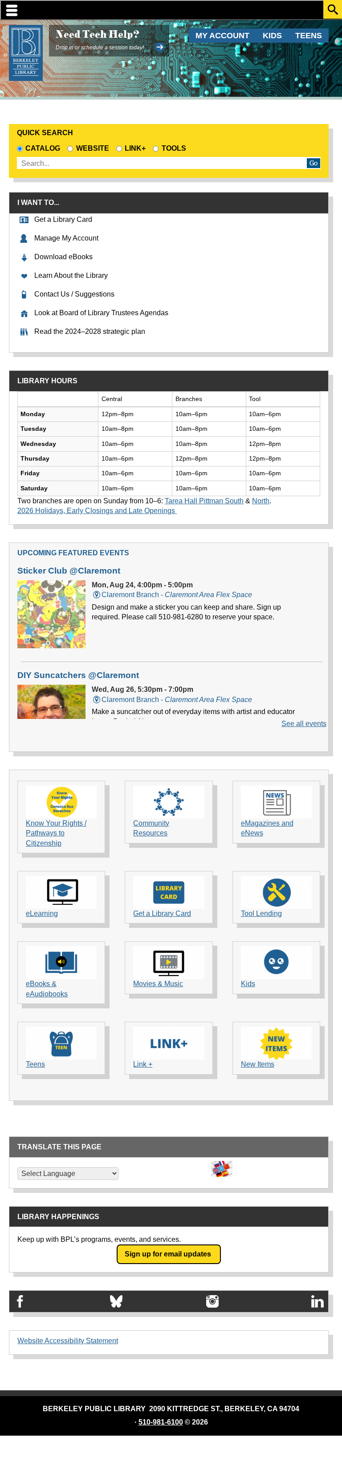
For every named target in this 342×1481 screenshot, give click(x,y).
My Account (222, 35)
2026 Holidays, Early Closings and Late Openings (97, 510)
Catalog (42, 148)
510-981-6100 (160, 1422)
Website (92, 148)
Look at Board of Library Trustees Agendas (101, 313)
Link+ (135, 148)
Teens (308, 35)
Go (313, 163)
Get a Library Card (63, 219)
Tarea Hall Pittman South (204, 501)
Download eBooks (63, 257)
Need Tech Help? (97, 34)
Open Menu (171, 10)
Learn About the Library (71, 275)
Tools (175, 148)
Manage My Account (66, 238)
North (260, 501)
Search (332, 9)
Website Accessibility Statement (67, 1341)
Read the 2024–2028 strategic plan (89, 331)
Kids (272, 35)
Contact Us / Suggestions (74, 294)
